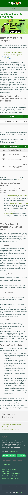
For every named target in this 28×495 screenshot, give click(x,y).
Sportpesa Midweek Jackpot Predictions (13, 52)
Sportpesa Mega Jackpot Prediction (19, 203)
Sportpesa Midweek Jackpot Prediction (17, 195)
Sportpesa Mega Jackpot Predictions (13, 54)
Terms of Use (21, 455)
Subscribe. (20, 179)
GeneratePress (20, 492)
